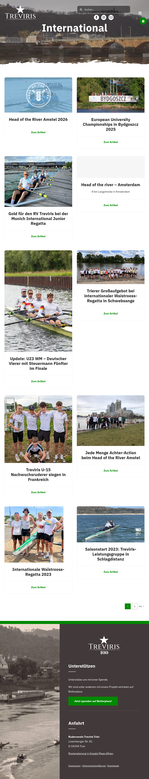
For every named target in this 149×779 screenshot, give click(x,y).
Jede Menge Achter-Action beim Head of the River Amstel (110, 455)
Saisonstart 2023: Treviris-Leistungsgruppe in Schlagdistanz (110, 554)
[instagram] (104, 17)
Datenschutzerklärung (93, 765)
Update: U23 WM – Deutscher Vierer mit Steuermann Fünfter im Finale (38, 363)
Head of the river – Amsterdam (110, 184)
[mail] (111, 17)
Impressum (74, 765)
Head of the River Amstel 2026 (38, 119)
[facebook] (96, 17)
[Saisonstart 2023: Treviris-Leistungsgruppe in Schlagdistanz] (110, 508)
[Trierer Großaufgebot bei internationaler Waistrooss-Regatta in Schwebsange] (110, 252)
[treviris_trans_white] (20, 3)
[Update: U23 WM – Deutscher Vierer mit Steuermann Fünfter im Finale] (38, 252)
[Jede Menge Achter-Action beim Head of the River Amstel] (110, 397)
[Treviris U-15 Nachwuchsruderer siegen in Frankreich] (38, 397)
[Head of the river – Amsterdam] (110, 167)
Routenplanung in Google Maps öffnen (90, 753)
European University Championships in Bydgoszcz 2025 (111, 124)
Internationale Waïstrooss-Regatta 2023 (38, 572)
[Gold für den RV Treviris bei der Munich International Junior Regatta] (38, 158)
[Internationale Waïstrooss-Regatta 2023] (34, 508)
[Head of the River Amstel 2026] (38, 79)
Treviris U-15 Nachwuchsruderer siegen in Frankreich (38, 474)
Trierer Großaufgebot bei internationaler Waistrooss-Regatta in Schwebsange (110, 295)
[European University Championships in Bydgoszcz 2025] (110, 79)
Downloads (113, 765)
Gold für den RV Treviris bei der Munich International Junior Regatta (38, 218)
